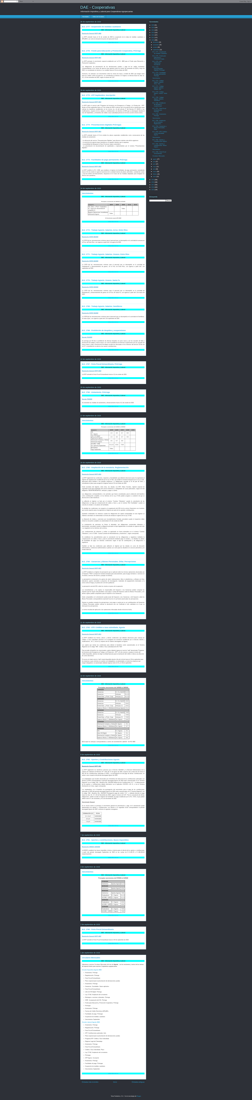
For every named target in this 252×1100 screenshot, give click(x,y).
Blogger (139, 1096)
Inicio (115, 1082)
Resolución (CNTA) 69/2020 (90, 287)
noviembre (156, 45)
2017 (153, 184)
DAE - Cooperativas (97, 7)
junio (154, 164)
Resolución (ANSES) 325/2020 (91, 846)
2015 (153, 189)
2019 (153, 179)
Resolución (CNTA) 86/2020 (90, 237)
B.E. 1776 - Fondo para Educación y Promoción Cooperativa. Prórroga (111, 51)
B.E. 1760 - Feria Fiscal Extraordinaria (98, 929)
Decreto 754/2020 (87, 399)
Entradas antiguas (138, 1082)
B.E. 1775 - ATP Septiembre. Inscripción (98, 95)
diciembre (156, 42)
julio (154, 161)
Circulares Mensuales (91, 958)
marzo (155, 171)
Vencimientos (87, 193)
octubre (155, 47)
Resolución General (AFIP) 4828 (91, 33)
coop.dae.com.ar (113, 42)
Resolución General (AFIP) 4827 (91, 57)
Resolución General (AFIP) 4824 (91, 102)
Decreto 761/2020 (87, 337)
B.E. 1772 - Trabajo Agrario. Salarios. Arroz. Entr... (158, 82)
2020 (153, 40)
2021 (153, 37)
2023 (153, 32)
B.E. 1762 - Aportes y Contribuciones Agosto (100, 760)
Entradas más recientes (90, 1082)
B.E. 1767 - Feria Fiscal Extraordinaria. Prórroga (102, 364)
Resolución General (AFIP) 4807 (91, 936)
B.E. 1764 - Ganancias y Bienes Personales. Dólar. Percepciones (109, 562)
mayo (155, 166)
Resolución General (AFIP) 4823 (91, 131)
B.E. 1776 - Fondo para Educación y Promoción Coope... (159, 57)
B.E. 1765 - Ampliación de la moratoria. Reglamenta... (159, 122)
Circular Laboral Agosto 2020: (91, 1022)
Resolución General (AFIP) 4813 (91, 634)
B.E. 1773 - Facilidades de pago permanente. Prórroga (104, 160)
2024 (153, 30)
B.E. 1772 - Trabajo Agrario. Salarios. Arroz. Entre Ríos (105, 230)
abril (154, 169)
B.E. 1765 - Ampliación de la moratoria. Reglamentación (105, 468)
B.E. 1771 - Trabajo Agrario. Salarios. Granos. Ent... (158, 87)
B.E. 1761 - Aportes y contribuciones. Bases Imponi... (159, 145)
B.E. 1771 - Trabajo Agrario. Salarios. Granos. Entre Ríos (105, 254)
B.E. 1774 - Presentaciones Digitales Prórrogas (101, 125)
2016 (153, 187)
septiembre (156, 49)
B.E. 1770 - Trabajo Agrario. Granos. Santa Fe (101, 280)
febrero (155, 174)
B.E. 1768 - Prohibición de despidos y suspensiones (104, 330)
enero (155, 176)
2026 (153, 25)
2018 (153, 182)
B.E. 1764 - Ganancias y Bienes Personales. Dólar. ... (159, 127)
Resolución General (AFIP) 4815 (91, 568)
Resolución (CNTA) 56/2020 (90, 313)
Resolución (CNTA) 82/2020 (90, 261)
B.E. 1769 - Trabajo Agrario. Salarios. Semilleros (102, 306)
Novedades (85, 16)
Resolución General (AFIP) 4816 (91, 474)
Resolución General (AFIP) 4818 (91, 371)
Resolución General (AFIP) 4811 (91, 766)
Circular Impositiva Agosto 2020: (92, 970)
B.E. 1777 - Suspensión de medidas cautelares (101, 27)
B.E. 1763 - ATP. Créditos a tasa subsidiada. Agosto (103, 627)
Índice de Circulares (98, 16)
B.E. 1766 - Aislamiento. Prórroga (96, 392)
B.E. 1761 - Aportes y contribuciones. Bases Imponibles (105, 840)
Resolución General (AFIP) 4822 (91, 166)
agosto (155, 159)
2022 (153, 35)
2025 (153, 27)
